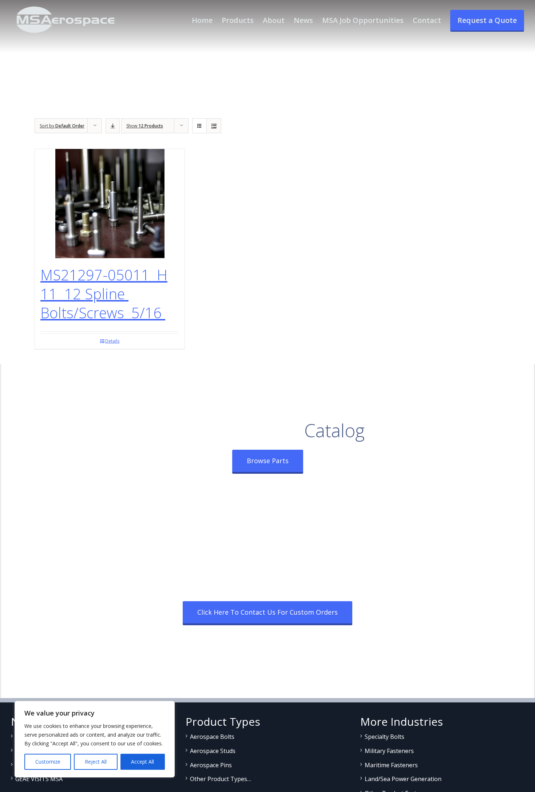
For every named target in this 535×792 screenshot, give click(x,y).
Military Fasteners (389, 751)
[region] (95, 739)
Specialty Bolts (384, 737)
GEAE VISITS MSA (39, 779)
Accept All (142, 761)
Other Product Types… (220, 779)
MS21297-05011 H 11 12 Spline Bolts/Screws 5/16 (103, 294)
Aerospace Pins (211, 765)
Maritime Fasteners (391, 765)
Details (112, 341)
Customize (47, 761)
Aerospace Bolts (212, 737)
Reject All (96, 761)
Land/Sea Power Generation (403, 779)
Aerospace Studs (212, 751)
